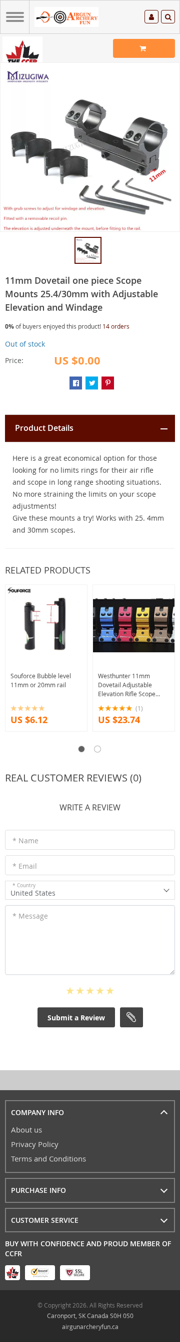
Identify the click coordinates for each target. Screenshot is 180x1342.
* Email (24, 866)
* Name (25, 840)
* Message (30, 916)
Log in (151, 18)
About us (26, 1130)
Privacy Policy (34, 1144)
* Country (24, 885)
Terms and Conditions (48, 1158)
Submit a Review (76, 1017)
